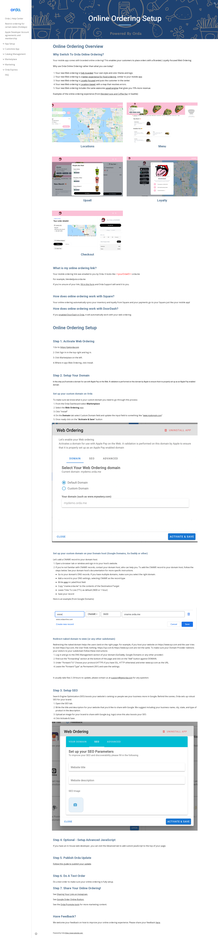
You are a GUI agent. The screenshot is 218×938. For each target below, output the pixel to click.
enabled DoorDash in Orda (71, 314)
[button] (215, 4)
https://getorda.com (69, 347)
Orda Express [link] (11, 69)
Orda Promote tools (70, 904)
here (158, 922)
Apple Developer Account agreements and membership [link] (17, 35)
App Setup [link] (10, 43)
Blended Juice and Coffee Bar (114, 94)
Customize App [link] (12, 49)
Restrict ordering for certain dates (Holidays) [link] (16, 25)
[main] (125, 19)
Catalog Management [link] (15, 54)
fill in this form (87, 284)
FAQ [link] (7, 74)
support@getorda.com (121, 677)
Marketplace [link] (11, 59)
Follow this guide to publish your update (72, 864)
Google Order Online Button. (70, 899)
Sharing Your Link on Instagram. (72, 894)
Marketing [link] (10, 64)
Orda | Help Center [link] (14, 18)
